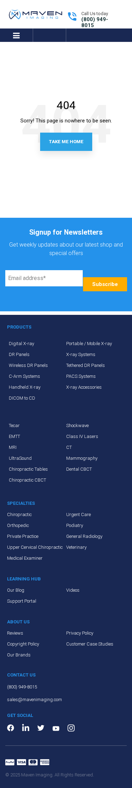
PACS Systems (81, 376)
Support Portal (21, 601)
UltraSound (20, 458)
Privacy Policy (79, 633)
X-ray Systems (80, 354)
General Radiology (84, 536)
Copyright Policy (23, 644)
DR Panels (19, 354)
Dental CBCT (79, 469)
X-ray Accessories (84, 387)
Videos (73, 590)
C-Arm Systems (24, 376)
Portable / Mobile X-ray (89, 343)
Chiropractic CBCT (27, 480)
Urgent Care (78, 514)
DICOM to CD (22, 398)
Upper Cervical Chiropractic (35, 547)
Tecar (14, 425)
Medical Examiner (25, 558)
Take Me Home (66, 141)
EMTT (14, 436)
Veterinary (76, 547)
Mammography (82, 458)
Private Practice (22, 536)
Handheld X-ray (24, 387)
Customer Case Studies (89, 644)
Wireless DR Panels (28, 365)
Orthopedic (18, 525)
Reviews (15, 633)
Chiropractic (19, 514)
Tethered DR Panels (85, 365)
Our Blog (15, 590)
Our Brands (19, 654)
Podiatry (74, 525)
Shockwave (77, 425)
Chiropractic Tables (28, 469)
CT (69, 447)
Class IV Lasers (82, 436)
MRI (13, 447)
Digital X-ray (21, 343)
